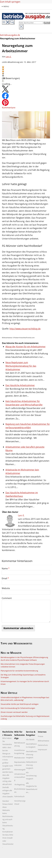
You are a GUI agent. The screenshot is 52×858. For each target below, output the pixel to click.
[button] (3, 67)
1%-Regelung (19, 784)
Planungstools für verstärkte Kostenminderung (19, 670)
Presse (40, 736)
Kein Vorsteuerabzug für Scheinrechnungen (18, 708)
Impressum (42, 749)
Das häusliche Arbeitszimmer (20, 385)
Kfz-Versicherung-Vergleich (31, 775)
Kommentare (8, 107)
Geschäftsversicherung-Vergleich (31, 754)
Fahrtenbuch (19, 796)
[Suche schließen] (21, 26)
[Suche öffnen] (12, 22)
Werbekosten (19, 757)
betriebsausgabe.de (10, 35)
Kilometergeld (19, 769)
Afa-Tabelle (30, 739)
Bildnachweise (43, 740)
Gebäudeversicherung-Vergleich (31, 765)
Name (5, 568)
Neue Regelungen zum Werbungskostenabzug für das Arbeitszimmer (20, 366)
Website (6, 588)
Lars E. (8, 56)
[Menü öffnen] (5, 22)
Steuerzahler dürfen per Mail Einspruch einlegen (20, 704)
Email (5, 578)
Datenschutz (43, 745)
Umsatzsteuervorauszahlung (19, 777)
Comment (7, 598)
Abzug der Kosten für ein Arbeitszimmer (25, 346)
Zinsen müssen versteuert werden (14, 712)
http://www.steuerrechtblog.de (25, 328)
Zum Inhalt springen (10, 1)
